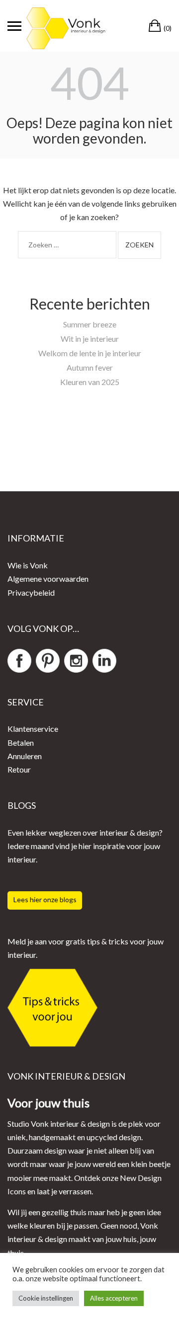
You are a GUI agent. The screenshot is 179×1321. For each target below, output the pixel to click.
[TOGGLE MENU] (14, 26)
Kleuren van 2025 (89, 382)
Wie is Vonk (27, 565)
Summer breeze (89, 324)
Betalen (20, 742)
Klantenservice (32, 728)
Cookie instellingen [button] (45, 1298)
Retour (19, 769)
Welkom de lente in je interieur (89, 353)
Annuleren (24, 756)
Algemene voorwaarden (48, 578)
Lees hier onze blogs (45, 899)
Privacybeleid (31, 592)
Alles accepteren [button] (114, 1298)
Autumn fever (90, 367)
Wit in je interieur (90, 338)
